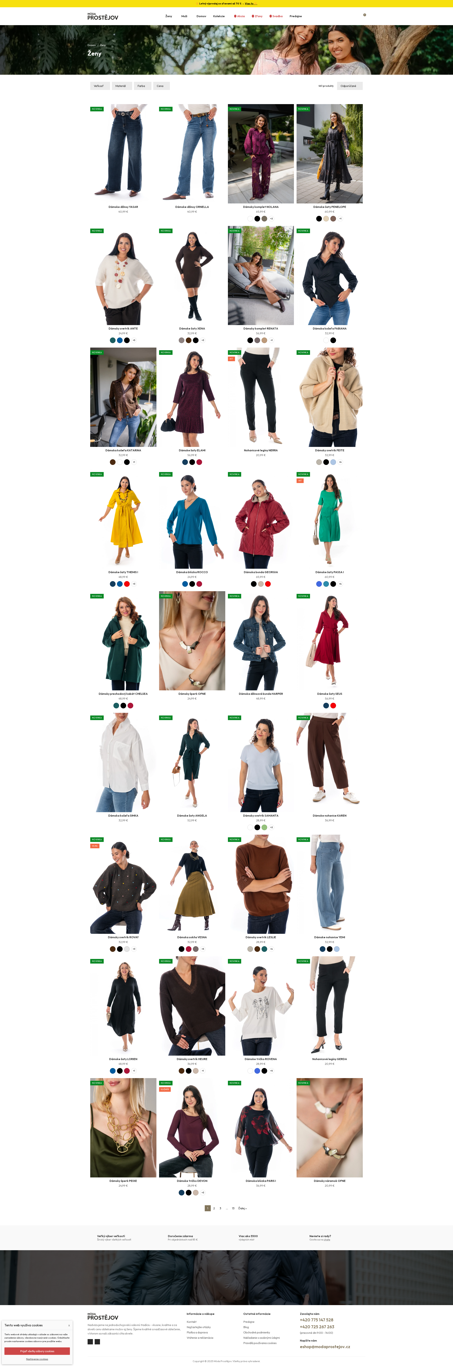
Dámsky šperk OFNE (192, 693)
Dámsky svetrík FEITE (329, 450)
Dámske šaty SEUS (329, 693)
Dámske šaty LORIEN (123, 1059)
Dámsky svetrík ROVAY (123, 937)
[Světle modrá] (333, 462)
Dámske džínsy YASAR (123, 207)
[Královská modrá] (319, 584)
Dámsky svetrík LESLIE (261, 937)
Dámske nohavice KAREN (329, 815)
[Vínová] (199, 462)
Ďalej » (242, 1208)
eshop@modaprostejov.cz (325, 1346)
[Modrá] (120, 340)
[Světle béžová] (326, 218)
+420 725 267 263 (317, 1326)
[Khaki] (264, 218)
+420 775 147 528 (316, 1319)
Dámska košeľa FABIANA (330, 328)
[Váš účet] (357, 16)
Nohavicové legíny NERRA (261, 450)
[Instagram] (97, 1341)
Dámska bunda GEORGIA (261, 572)
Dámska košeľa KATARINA (123, 450)
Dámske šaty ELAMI (192, 450)
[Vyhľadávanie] (350, 16)
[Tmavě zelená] (113, 340)
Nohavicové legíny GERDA (329, 1059)
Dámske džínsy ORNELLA (192, 207)
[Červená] (127, 584)
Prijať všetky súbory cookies (37, 1351)
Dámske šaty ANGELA (192, 815)
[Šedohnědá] (181, 340)
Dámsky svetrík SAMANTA (261, 815)
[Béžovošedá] (319, 462)
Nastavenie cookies (37, 1359)
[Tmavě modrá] (185, 462)
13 (233, 1208)
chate (327, 1239)
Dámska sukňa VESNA (192, 937)
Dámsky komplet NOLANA (261, 207)
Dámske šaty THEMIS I (123, 572)
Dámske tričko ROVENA (261, 1059)
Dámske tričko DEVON (192, 1181)
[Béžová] (261, 584)
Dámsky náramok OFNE (330, 1181)
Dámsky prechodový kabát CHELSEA (123, 693)
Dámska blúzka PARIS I (261, 1181)
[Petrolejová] (326, 584)
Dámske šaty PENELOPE (329, 207)
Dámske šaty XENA (192, 328)
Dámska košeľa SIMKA (123, 815)
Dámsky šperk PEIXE (123, 1181)
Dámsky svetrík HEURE (192, 1059)
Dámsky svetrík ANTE (123, 328)
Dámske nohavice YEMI (329, 937)
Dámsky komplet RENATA (260, 328)
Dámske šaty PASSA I (330, 572)
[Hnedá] (333, 218)
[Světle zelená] (264, 827)
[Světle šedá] (127, 949)
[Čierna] (257, 218)
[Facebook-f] (90, 1341)
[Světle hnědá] (264, 340)
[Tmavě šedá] (257, 340)
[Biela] (250, 218)
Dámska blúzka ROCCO (192, 572)
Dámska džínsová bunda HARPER (261, 693)
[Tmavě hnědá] (188, 340)
